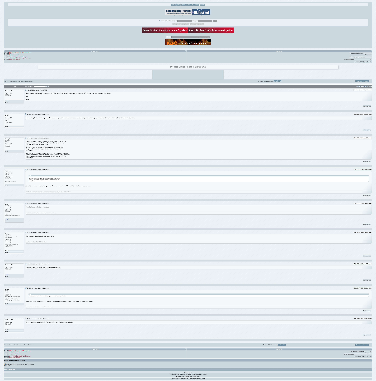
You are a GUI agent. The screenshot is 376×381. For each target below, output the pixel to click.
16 (362, 61)
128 (367, 61)
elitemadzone (185, 16)
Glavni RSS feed (180, 376)
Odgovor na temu (367, 106)
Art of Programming (11, 81)
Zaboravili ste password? (184, 24)
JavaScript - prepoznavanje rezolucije (17, 57)
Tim (192, 4)
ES (199, 376)
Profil (6, 102)
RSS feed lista (188, 376)
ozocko (20, 364)
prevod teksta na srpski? (14, 59)
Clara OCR (46, 207)
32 (363, 61)
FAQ (178, 4)
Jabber (6, 244)
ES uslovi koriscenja (174, 374)
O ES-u (188, 4)
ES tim (204, 374)
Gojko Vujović (188, 374)
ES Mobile (200, 16)
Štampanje (365, 86)
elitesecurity (176, 16)
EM (198, 376)
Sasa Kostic (32, 296)
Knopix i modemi (13, 55)
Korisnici (197, 4)
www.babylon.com (55, 267)
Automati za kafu (175, 378)
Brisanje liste (368, 54)
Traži (47, 86)
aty (23, 364)
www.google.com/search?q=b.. (14, 300)
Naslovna (173, 4)
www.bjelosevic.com (11, 181)
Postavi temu (359, 81)
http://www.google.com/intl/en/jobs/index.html (36, 241)
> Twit (279, 81)
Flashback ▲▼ (193, 24)
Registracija (174, 24)
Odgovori (366, 81)
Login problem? (200, 24)
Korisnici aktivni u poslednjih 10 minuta (14, 360)
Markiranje (358, 86)
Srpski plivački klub (183, 378)
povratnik (26, 364)
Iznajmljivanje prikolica (200, 378)
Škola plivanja (191, 378)
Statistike (202, 4)
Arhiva (194, 376)
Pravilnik (183, 4)
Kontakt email (188, 372)
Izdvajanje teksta (13, 53)
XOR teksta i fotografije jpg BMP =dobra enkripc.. (20, 52)
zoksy (16, 364)
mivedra (31, 364)
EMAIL (191, 16)
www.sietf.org (10, 246)
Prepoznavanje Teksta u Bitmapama (25, 81)
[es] (5, 81)
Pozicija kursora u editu (14, 54)
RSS (195, 16)
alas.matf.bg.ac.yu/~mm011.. (13, 215)
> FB (275, 81)
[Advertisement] (188, 74)
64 (365, 61)
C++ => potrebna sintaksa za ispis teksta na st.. (20, 58)
